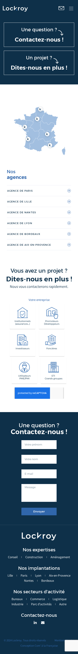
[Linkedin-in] (35, 622)
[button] (71, 9)
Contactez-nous (39, 615)
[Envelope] (42, 622)
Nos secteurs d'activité (39, 591)
